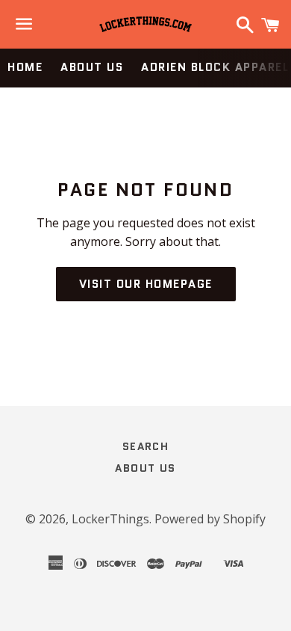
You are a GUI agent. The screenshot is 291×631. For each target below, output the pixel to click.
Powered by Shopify (210, 519)
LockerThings (110, 519)
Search (145, 446)
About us (91, 67)
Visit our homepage (146, 284)
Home (25, 67)
